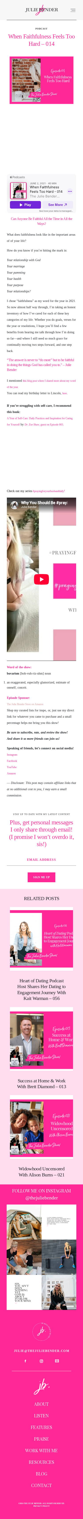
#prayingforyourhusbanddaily (48, 491)
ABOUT (41, 1404)
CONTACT (41, 1485)
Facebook (12, 761)
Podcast (41, 28)
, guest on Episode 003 (44, 424)
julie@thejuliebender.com (41, 1351)
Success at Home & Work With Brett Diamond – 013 (41, 1048)
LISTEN (41, 1415)
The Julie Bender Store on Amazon (25, 704)
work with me (41, 1450)
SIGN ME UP (41, 877)
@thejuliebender (41, 1198)
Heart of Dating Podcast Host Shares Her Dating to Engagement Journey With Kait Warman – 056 (41, 954)
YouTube (12, 767)
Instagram (12, 754)
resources (41, 1462)
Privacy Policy (41, 1506)
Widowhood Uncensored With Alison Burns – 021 (41, 1136)
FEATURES (41, 1427)
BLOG (41, 1474)
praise (41, 1439)
